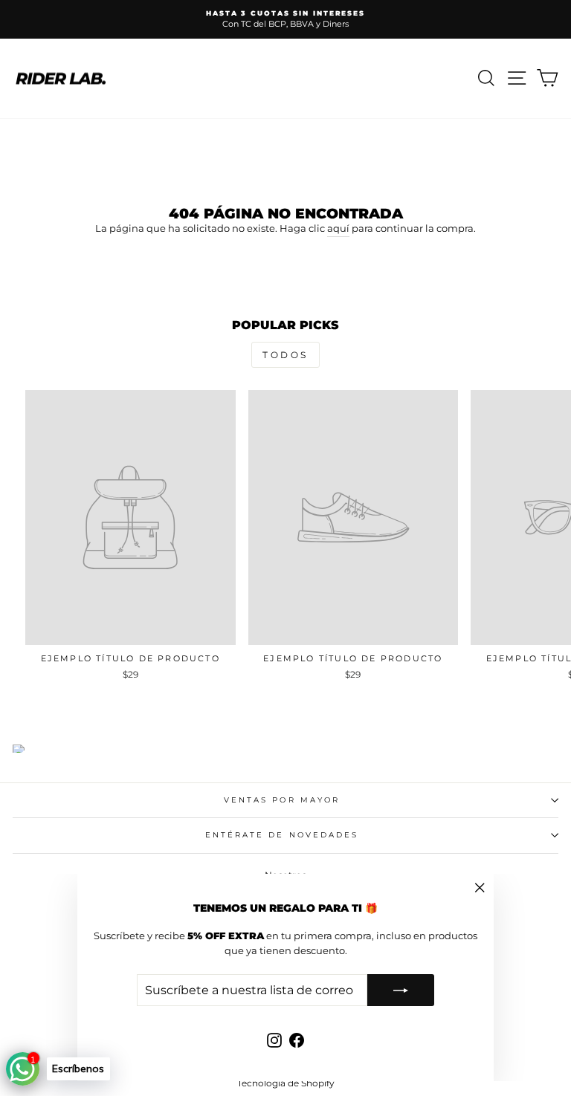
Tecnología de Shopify (286, 1083)
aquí (338, 228)
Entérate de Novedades (282, 835)
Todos (285, 354)
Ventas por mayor (282, 800)
